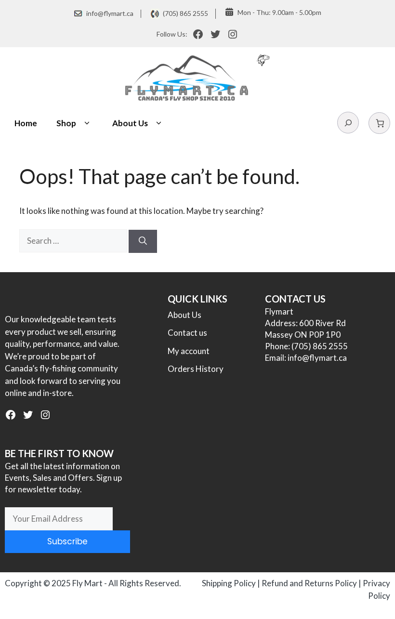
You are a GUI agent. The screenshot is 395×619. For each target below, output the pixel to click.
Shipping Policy (229, 583)
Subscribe (67, 541)
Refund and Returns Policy (309, 583)
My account (189, 351)
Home (25, 123)
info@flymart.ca (109, 13)
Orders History (196, 369)
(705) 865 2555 (185, 13)
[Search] (143, 241)
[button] (87, 123)
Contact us (187, 333)
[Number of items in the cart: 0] (379, 123)
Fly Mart (87, 583)
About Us (130, 123)
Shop (66, 123)
